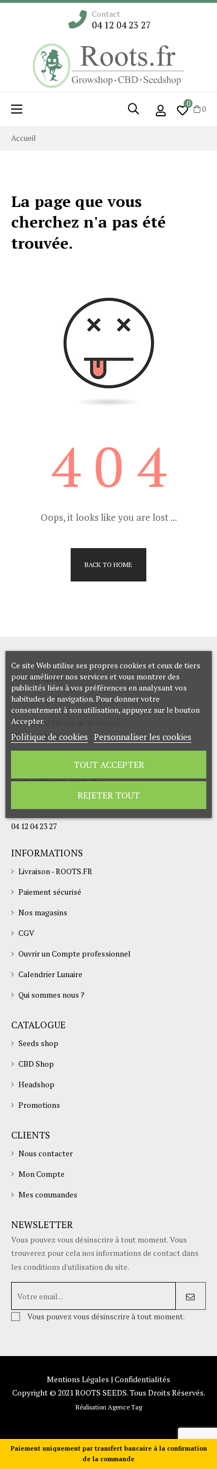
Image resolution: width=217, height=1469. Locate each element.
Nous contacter (45, 1153)
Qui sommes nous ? (51, 994)
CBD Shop (36, 1063)
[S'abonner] (190, 1296)
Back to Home (108, 564)
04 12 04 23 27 (121, 25)
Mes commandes (47, 1194)
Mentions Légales (78, 1379)
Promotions (39, 1105)
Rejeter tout (108, 795)
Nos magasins (42, 912)
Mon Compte (41, 1174)
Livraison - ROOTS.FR (55, 871)
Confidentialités (142, 1379)
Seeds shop (38, 1043)
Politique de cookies (49, 736)
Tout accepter (108, 764)
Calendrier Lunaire (50, 974)
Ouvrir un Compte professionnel (74, 953)
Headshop (36, 1084)
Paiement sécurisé (49, 891)
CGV (26, 933)
